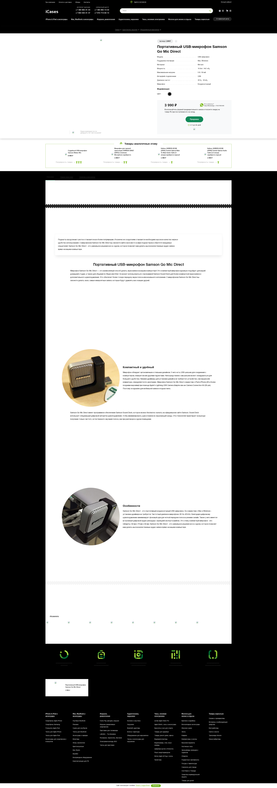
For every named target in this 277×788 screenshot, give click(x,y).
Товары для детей (188, 780)
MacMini (75, 754)
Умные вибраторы (215, 739)
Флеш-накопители (79, 743)
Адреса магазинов (140, 2)
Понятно (156, 785)
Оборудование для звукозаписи (149, 29)
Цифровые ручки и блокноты (163, 749)
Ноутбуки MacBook (79, 721)
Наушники (130, 724)
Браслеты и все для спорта (163, 728)
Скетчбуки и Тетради (189, 771)
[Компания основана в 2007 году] (53, 11)
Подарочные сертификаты (190, 760)
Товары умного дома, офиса (163, 735)
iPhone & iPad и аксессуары (57, 19)
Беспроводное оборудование (82, 757)
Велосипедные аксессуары (191, 724)
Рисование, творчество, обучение (111, 738)
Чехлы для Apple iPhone (53, 732)
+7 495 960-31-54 (83, 10)
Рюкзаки (75, 724)
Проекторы (158, 760)
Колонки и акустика (133, 721)
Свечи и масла (214, 732)
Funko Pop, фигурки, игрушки (109, 721)
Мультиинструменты (188, 743)
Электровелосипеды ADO (108, 741)
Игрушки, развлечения (106, 19)
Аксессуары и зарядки (80, 735)
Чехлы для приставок (107, 745)
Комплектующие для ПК (81, 761)
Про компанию (50, 2)
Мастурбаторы (214, 728)
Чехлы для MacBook (79, 732)
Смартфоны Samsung (52, 724)
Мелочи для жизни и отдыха (179, 19)
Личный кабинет (226, 2)
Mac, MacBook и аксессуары (82, 19)
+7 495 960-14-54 (101, 10)
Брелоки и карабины (188, 721)
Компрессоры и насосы (189, 739)
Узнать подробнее (143, 785)
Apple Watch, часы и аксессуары (165, 724)
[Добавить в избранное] (176, 41)
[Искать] (210, 11)
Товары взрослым (202, 19)
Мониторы (76, 739)
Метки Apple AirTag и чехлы (163, 756)
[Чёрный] (169, 94)
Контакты (87, 2)
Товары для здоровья (161, 732)
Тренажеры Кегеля (215, 735)
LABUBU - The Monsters (108, 734)
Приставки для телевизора (109, 730)
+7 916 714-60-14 (101, 13)
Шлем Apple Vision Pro (161, 721)
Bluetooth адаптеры (133, 728)
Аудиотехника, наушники (129, 19)
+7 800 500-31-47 (83, 13)
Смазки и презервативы (217, 718)
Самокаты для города (189, 767)
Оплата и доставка (65, 2)
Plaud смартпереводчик (162, 752)
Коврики (184, 735)
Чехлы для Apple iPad (52, 735)
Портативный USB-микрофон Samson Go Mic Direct (75, 686)
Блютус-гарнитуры (133, 732)
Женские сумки (187, 728)
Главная (117, 29)
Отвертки (185, 756)
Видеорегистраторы (160, 739)
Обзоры (77, 2)
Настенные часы (187, 746)
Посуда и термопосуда (189, 763)
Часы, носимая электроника (153, 19)
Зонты (184, 732)
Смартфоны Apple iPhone (53, 721)
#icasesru (54, 616)
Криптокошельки (78, 746)
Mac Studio (76, 750)
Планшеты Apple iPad (52, 728)
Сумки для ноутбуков (80, 728)
